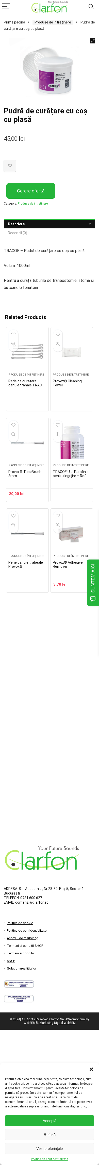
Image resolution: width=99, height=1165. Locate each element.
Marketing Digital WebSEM (58, 1023)
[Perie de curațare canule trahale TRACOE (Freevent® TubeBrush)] (27, 352)
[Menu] (6, 6)
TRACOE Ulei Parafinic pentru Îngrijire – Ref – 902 (71, 476)
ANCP (11, 961)
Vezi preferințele (49, 1148)
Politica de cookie (20, 923)
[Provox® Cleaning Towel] (72, 352)
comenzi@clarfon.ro (31, 902)
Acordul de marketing (22, 938)
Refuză (50, 1134)
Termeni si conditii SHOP (25, 946)
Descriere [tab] (16, 224)
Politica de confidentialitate (49, 1159)
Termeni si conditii (20, 953)
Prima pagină (14, 22)
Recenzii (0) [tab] (17, 233)
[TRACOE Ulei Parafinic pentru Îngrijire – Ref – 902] (72, 442)
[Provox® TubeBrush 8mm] (27, 442)
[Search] (91, 6)
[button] (91, 1069)
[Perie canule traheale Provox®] (27, 533)
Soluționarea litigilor (21, 968)
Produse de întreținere (53, 22)
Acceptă (49, 1121)
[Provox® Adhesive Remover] (72, 533)
